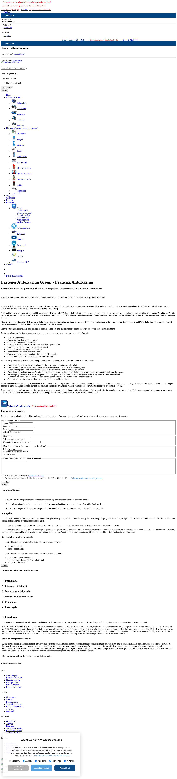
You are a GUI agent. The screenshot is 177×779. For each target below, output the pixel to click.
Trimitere (5, 482)
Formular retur (12, 702)
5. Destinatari (9, 602)
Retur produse (12, 682)
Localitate (7, 452)
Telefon (6, 432)
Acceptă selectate (41, 768)
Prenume (6, 426)
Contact (9, 699)
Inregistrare (7, 36)
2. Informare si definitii (14, 586)
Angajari (9, 724)
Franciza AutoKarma (14, 706)
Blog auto (10, 726)
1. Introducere (9, 580)
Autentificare (8, 28)
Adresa (6, 454)
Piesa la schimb (12, 685)
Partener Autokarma (14, 276)
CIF (4, 439)
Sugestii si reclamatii (14, 704)
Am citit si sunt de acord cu (24, 475)
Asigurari (10, 711)
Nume (5, 424)
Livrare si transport (14, 678)
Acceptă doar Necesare (18, 768)
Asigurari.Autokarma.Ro (19, 406)
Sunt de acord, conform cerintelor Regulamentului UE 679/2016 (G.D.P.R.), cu (53, 478)
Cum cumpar (11, 675)
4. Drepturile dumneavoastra (17, 596)
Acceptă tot (65, 768)
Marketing (41, 761)
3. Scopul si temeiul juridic (16, 591)
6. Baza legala (9, 607)
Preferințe (56, 761)
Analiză (28, 761)
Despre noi (10, 721)
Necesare (16, 761)
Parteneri (70, 761)
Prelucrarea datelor (14, 731)
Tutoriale (9, 709)
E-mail (6, 429)
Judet (5, 449)
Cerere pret (10, 697)
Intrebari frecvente (13, 687)
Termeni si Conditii (14, 728)
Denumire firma (9, 442)
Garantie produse (13, 680)
